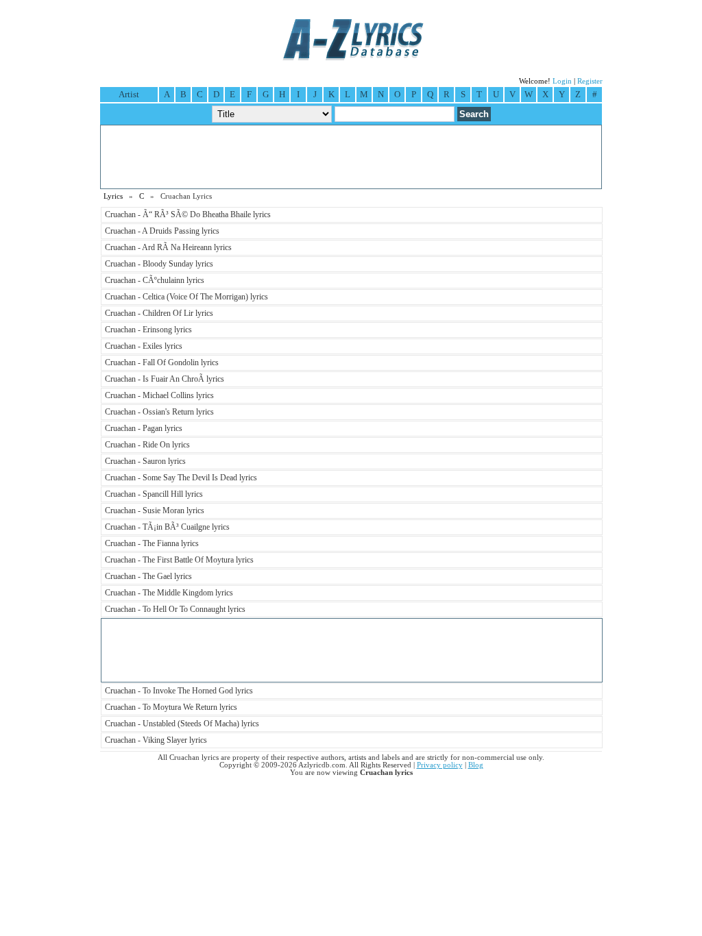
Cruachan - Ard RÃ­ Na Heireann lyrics (168, 247)
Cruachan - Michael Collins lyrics (159, 395)
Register (590, 81)
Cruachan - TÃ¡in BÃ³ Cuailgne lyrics (167, 527)
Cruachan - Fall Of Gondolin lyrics (162, 362)
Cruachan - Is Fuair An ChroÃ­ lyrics (164, 379)
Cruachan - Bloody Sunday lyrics (159, 264)
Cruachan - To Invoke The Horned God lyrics (179, 690)
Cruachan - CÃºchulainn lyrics (154, 280)
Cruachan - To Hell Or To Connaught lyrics (175, 609)
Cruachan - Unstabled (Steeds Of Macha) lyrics (182, 723)
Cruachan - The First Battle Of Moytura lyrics (179, 560)
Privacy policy (440, 765)
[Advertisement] (351, 157)
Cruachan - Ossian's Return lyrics (159, 412)
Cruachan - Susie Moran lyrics (154, 510)
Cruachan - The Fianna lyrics (152, 543)
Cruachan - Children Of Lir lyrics (159, 313)
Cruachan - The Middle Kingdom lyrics (169, 593)
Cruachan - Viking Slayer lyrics (156, 740)
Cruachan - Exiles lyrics (143, 346)
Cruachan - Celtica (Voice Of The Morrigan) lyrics (186, 296)
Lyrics (113, 196)
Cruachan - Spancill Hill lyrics (154, 494)
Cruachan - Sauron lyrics (145, 461)
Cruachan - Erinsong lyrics (148, 329)
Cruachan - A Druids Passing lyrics (162, 231)
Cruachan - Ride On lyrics (147, 444)
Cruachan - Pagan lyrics (143, 428)
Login (562, 81)
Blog (475, 765)
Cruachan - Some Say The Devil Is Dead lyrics (181, 477)
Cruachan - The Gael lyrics (148, 576)
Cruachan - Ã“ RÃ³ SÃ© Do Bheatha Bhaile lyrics (188, 214)
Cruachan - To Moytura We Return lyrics (171, 707)
